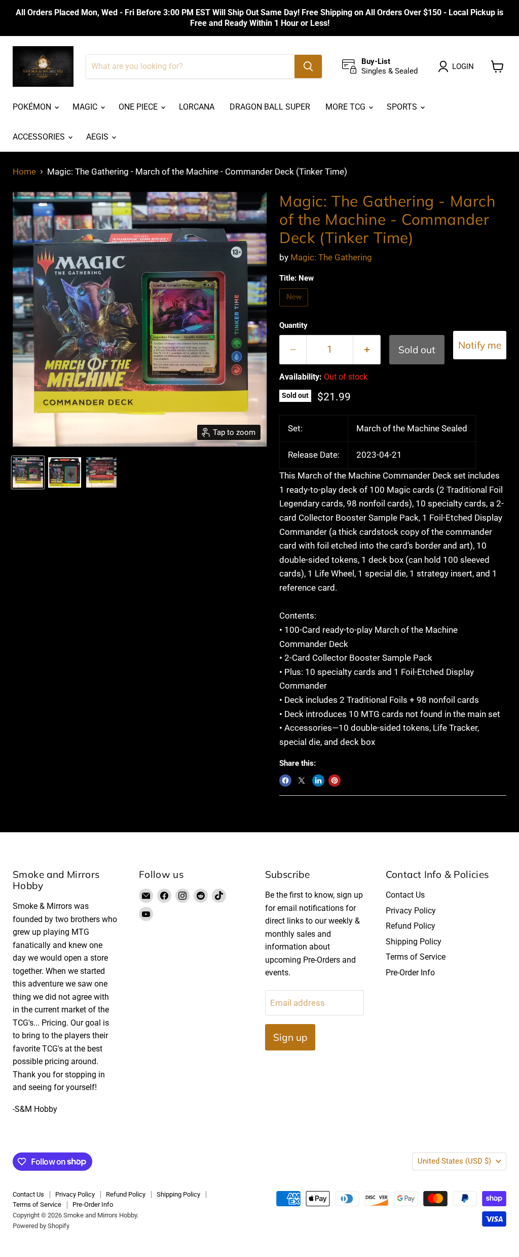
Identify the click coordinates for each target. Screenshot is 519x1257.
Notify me (479, 345)
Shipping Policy (413, 941)
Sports (403, 107)
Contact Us (405, 895)
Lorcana (196, 107)
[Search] (308, 66)
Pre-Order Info (410, 972)
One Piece (139, 107)
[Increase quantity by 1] (367, 349)
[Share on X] (301, 780)
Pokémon (33, 107)
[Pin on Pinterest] (334, 780)
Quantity (293, 325)
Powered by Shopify (41, 1226)
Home (24, 172)
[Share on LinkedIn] (318, 780)
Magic (85, 107)
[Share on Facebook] (285, 780)
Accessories (40, 137)
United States (454, 1161)
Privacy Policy (411, 910)
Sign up (290, 1037)
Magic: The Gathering (331, 257)
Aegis (98, 137)
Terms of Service (416, 957)
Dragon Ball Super (270, 107)
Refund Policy (410, 926)
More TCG (346, 107)
